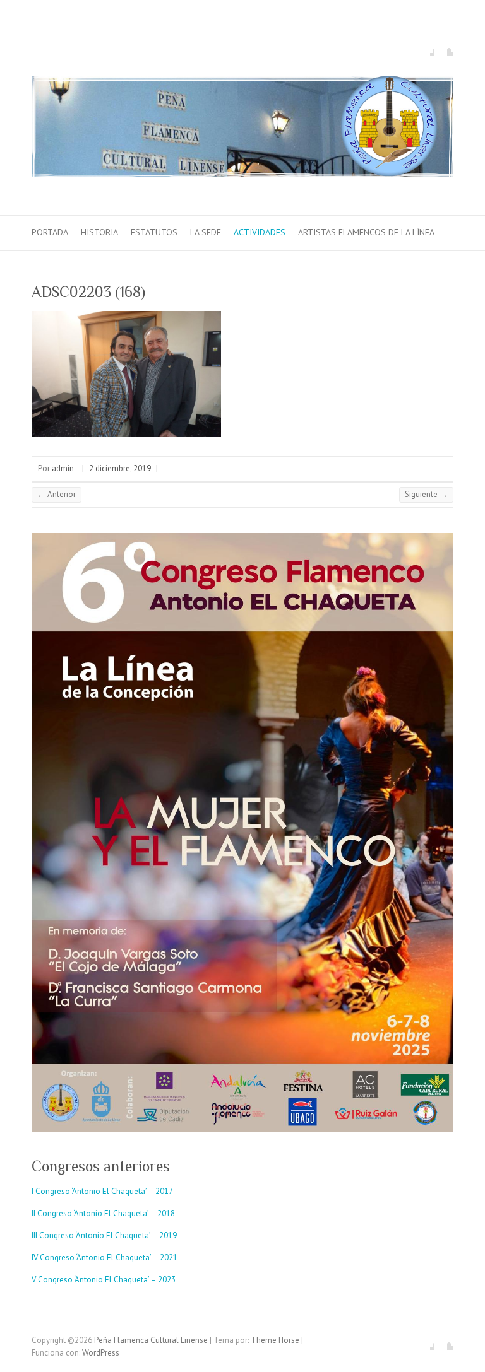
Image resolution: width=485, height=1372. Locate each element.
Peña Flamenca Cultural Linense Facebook (425, 46)
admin (63, 468)
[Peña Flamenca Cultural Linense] (242, 129)
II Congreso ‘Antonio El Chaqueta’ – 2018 (103, 1213)
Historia (99, 232)
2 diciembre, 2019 (120, 468)
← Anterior (56, 494)
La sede (205, 232)
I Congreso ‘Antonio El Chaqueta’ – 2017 (102, 1191)
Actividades (259, 232)
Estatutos (154, 232)
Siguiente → (426, 494)
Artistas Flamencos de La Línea (366, 232)
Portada (50, 232)
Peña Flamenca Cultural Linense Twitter (443, 46)
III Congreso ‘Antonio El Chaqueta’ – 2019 (104, 1235)
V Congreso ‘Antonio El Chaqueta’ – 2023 (104, 1279)
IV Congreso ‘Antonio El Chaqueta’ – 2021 (104, 1257)
